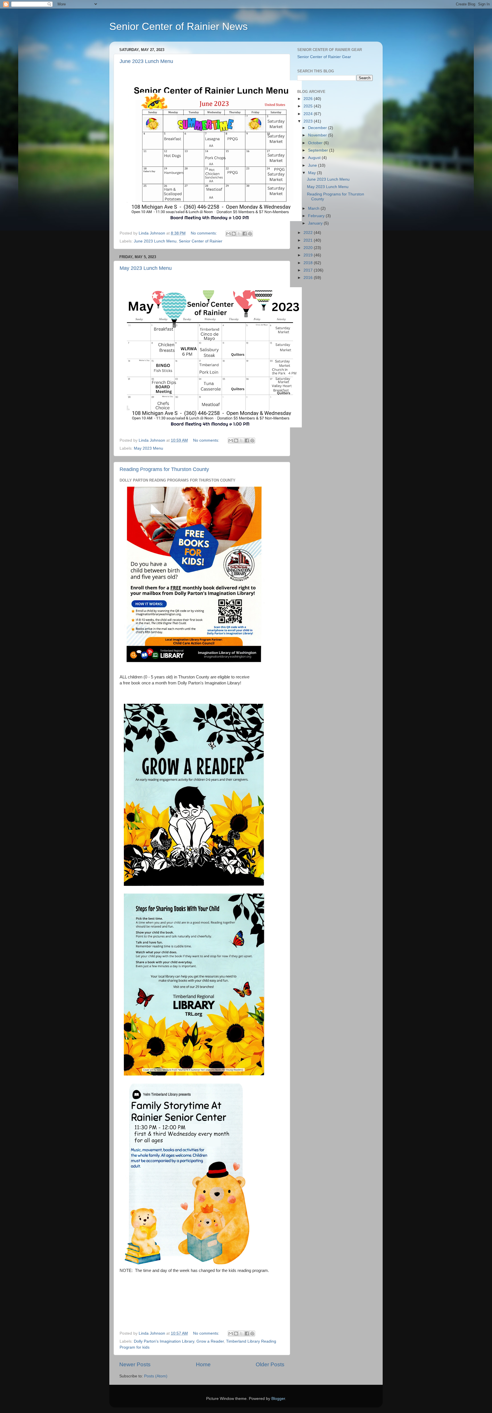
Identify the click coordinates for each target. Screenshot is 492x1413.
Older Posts (270, 1364)
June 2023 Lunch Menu (146, 61)
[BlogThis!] (234, 233)
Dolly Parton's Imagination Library (164, 1341)
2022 (309, 233)
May (312, 173)
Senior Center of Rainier (200, 241)
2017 (309, 270)
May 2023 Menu (148, 448)
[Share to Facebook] (244, 233)
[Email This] (228, 233)
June (313, 165)
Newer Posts (135, 1364)
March (314, 208)
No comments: (204, 233)
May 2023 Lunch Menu (146, 268)
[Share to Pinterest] (250, 233)
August (315, 158)
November (318, 135)
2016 (309, 278)
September (318, 150)
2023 (309, 121)
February (317, 216)
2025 (309, 106)
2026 (309, 99)
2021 (309, 240)
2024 (309, 114)
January (316, 223)
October (316, 143)
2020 (309, 248)
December (318, 128)
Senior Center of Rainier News (178, 26)
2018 (309, 263)
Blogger (278, 1398)
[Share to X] (239, 233)
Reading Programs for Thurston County (164, 469)
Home (203, 1364)
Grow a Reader (210, 1341)
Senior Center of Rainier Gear (324, 57)
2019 (309, 255)
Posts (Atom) (155, 1376)
